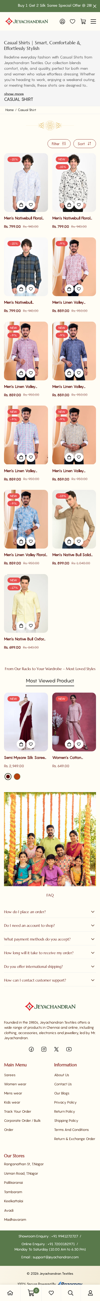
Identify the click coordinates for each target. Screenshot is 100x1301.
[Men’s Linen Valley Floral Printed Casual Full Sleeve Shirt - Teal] (26, 519)
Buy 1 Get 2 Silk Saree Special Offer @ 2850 (45, 5)
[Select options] (21, 204)
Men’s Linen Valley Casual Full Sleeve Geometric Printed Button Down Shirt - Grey (21, 470)
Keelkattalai (13, 1201)
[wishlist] (51, 1293)
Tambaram (13, 1192)
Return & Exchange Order (74, 1139)
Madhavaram (15, 1219)
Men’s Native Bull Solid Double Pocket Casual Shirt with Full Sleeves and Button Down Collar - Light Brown (73, 554)
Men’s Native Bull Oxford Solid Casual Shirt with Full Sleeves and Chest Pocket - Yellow (25, 639)
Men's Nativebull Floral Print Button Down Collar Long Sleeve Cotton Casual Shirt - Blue (25, 218)
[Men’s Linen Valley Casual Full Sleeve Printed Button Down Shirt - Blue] (74, 351)
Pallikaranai (13, 1182)
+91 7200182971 (61, 1244)
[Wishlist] (73, 21)
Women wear (15, 1084)
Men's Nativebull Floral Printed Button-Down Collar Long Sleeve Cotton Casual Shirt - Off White (74, 218)
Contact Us (63, 1084)
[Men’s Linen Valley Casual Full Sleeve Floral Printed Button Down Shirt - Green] (74, 435)
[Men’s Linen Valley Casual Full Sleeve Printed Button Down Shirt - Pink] (26, 351)
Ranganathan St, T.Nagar (24, 1164)
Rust (17, 776)
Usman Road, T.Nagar (21, 1173)
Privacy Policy (65, 1102)
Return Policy (64, 1111)
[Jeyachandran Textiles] (26, 21)
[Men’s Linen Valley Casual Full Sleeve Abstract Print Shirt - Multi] (74, 266)
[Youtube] (69, 1049)
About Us (61, 1075)
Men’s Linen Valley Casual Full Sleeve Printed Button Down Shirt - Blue (70, 386)
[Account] (62, 21)
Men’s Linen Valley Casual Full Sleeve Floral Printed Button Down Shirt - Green (72, 470)
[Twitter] (56, 1049)
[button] (82, 21)
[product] (10, 1293)
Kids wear (12, 1102)
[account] (90, 1293)
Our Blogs (61, 1093)
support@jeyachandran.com (56, 1257)
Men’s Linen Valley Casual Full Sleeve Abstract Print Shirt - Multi (70, 302)
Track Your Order (17, 1111)
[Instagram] (44, 1049)
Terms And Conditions (71, 1129)
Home (9, 110)
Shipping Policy (66, 1120)
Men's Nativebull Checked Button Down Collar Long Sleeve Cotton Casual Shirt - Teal (23, 302)
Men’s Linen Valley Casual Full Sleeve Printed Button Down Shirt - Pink (22, 386)
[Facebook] (31, 1049)
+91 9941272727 (65, 1236)
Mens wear (13, 1093)
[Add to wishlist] (30, 204)
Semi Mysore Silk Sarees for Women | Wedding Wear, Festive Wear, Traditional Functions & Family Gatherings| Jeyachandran (25, 757)
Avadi (9, 1210)
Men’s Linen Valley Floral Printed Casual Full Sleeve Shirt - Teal (25, 554)
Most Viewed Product (50, 680)
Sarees (9, 1075)
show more (14, 93)
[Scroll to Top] (90, 1272)
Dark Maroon (8, 776)
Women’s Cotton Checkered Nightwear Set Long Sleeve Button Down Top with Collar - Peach (74, 757)
